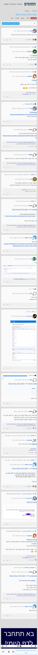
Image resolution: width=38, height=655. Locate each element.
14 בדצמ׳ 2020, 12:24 (20, 259)
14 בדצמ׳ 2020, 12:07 (19, 31)
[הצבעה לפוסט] (10, 40)
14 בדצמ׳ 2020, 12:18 (21, 179)
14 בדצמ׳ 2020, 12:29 (20, 380)
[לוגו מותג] (30, 4)
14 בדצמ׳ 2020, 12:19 (19, 205)
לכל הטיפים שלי (32, 450)
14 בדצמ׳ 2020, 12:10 (18, 51)
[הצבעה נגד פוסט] (3, 40)
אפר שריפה (29, 316)
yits (31, 179)
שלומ (31, 293)
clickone (29, 76)
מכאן (26, 191)
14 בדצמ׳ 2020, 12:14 (19, 129)
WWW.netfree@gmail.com (29, 142)
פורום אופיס (33, 448)
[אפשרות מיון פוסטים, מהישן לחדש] (34, 23)
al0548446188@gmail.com (20, 279)
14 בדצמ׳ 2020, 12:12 (18, 76)
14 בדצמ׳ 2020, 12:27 (17, 316)
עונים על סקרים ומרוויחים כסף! (23, 144)
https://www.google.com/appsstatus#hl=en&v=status (20, 216)
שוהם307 (29, 51)
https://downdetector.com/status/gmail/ (23, 114)
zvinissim (29, 440)
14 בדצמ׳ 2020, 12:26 (20, 293)
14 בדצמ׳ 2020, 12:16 (19, 154)
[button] (13, 652)
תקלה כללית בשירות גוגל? (20, 209)
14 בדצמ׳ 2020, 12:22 (15, 237)
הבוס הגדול (29, 498)
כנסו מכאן (24, 189)
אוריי (31, 259)
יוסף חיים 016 (28, 237)
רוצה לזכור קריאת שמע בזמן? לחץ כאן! (26, 652)
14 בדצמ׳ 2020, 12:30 (17, 440)
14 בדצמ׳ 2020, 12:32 (18, 535)
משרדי (30, 31)
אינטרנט (33, 18)
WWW (30, 129)
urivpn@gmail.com (26, 94)
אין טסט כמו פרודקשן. (31, 92)
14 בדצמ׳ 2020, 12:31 (17, 498)
